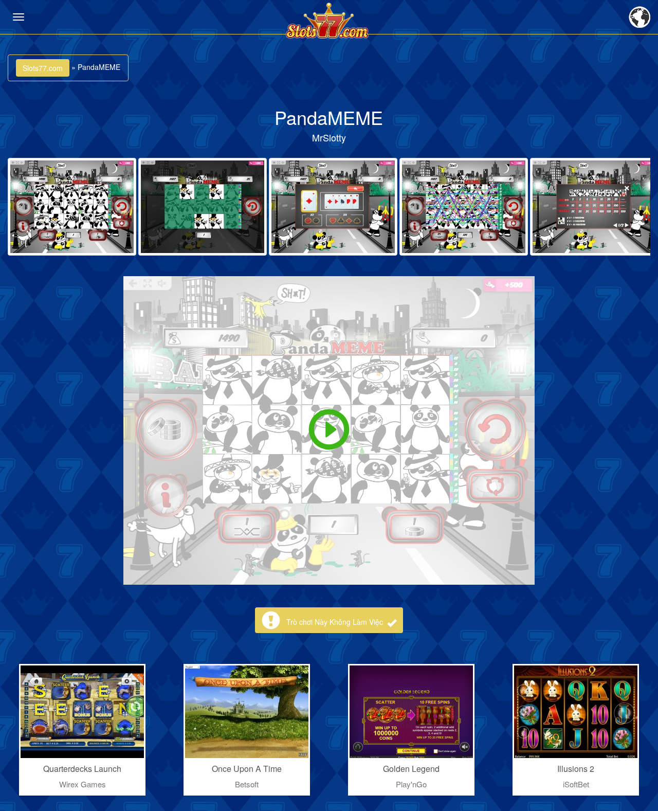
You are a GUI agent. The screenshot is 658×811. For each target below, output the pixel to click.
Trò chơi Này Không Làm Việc (335, 622)
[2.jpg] (202, 207)
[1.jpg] (72, 207)
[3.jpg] (333, 207)
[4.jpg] (463, 207)
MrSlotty (329, 137)
